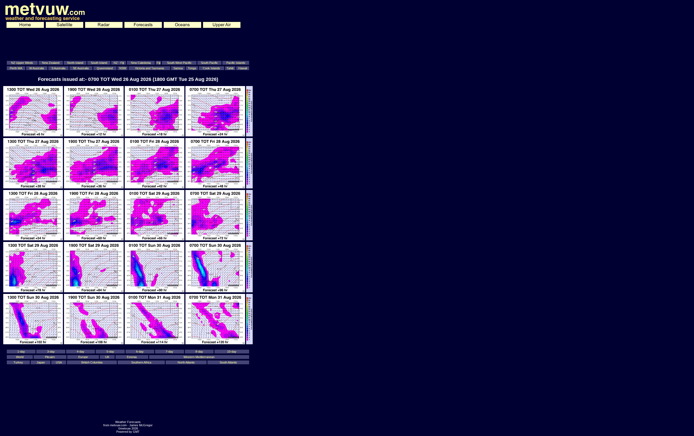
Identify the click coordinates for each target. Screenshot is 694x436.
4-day (80, 351)
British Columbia (91, 362)
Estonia (132, 357)
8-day (199, 351)
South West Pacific (179, 62)
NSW (122, 68)
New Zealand (50, 62)
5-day (110, 351)
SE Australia (81, 68)
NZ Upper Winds (22, 62)
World (20, 357)
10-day (231, 351)
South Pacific (209, 62)
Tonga (192, 68)
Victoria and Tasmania (149, 68)
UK (107, 357)
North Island (75, 62)
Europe (83, 357)
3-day (51, 351)
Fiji (158, 62)
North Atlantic (186, 362)
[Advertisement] (124, 43)
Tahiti (230, 68)
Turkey (18, 362)
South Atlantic (228, 362)
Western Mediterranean (199, 357)
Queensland (105, 68)
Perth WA (16, 68)
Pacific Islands (235, 62)
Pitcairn (50, 357)
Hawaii (242, 68)
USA (59, 362)
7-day (169, 351)
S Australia (58, 68)
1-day (21, 351)
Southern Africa (141, 362)
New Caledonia (141, 62)
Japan (41, 362)
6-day (140, 351)
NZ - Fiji (119, 62)
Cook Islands (211, 68)
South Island (99, 62)
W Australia (36, 68)
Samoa (178, 68)
